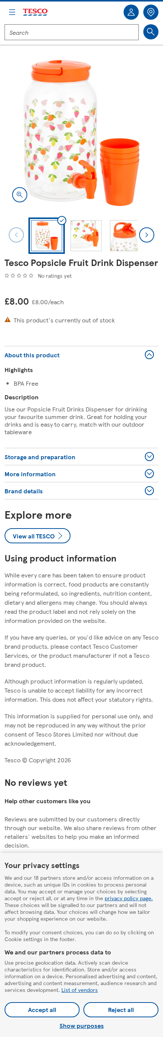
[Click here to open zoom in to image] (19, 194)
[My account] (131, 12)
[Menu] (12, 12)
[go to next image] (146, 234)
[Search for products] (150, 31)
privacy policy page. (129, 898)
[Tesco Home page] (36, 12)
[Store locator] (150, 12)
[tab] (46, 235)
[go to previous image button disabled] (16, 234)
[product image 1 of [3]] (81, 133)
